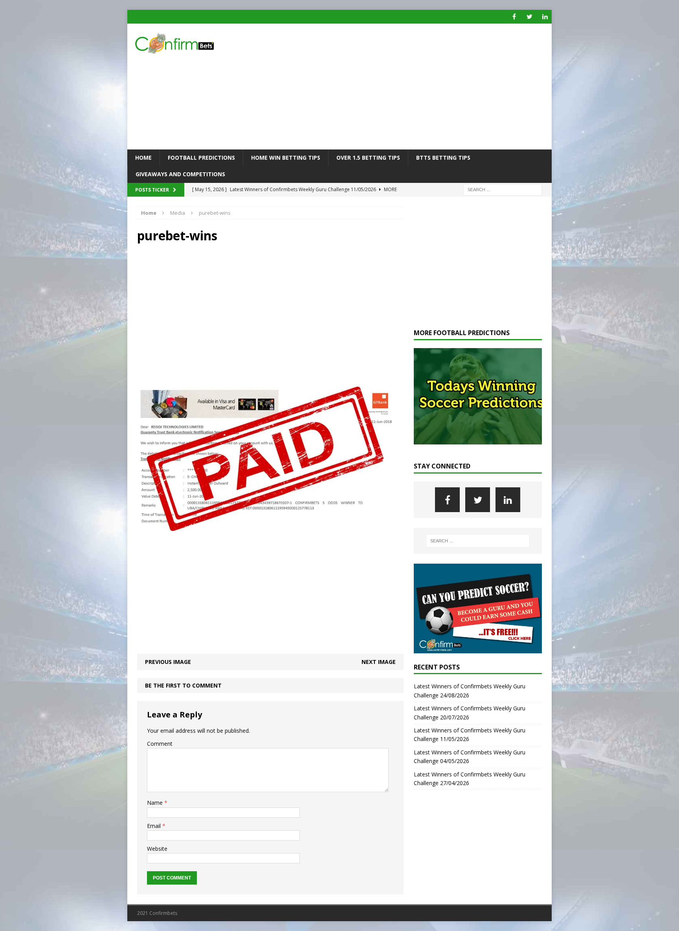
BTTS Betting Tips (443, 157)
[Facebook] (514, 17)
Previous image (168, 662)
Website (157, 848)
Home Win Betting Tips (285, 157)
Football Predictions (201, 157)
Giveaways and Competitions (180, 174)
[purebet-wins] (270, 526)
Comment (160, 743)
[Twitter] (529, 17)
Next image (379, 662)
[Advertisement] (408, 86)
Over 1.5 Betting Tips (368, 157)
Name (155, 802)
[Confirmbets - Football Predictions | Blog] (194, 43)
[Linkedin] (545, 17)
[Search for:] (502, 189)
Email (154, 826)
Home (143, 157)
